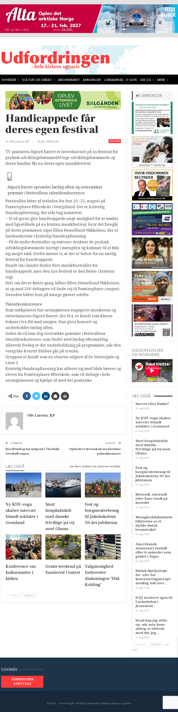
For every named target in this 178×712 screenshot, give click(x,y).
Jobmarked (114, 79)
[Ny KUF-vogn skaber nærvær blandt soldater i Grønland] (23, 485)
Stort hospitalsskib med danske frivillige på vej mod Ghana (152, 447)
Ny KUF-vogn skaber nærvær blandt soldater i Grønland (153, 422)
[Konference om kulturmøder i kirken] (23, 546)
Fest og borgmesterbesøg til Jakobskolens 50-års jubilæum (152, 474)
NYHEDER (9, 79)
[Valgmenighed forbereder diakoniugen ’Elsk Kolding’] (103, 546)
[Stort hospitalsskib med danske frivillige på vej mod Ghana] (63, 485)
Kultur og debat (37, 79)
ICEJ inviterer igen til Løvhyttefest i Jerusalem (153, 601)
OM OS (145, 79)
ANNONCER (92, 79)
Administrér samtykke (22, 682)
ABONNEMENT (69, 79)
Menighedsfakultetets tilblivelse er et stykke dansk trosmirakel (153, 523)
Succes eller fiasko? (152, 403)
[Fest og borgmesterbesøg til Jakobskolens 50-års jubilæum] (103, 485)
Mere (161, 79)
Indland (115, 141)
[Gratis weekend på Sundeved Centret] (63, 546)
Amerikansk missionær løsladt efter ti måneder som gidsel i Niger (153, 550)
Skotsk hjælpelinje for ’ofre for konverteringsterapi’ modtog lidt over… (153, 577)
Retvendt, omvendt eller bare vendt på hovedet (151, 498)
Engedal (126, 703)
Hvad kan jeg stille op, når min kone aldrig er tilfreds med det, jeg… (151, 626)
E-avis (131, 79)
